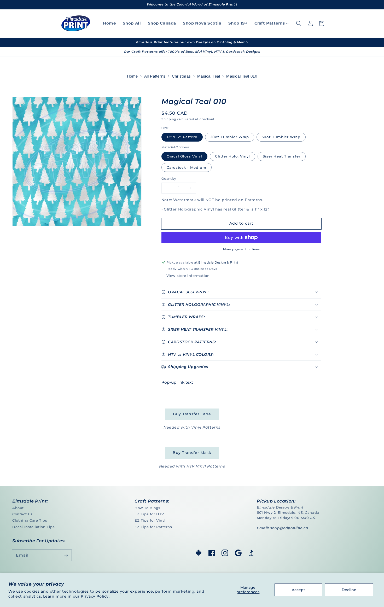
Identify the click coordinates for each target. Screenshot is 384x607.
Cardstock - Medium (186, 167)
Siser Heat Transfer (281, 156)
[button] (298, 23)
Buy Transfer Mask (192, 452)
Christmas (181, 76)
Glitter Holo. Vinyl (232, 156)
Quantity (168, 178)
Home (132, 76)
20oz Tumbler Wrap (229, 137)
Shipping (168, 119)
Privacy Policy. (95, 596)
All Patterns (155, 76)
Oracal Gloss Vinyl (184, 156)
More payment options (241, 249)
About (18, 508)
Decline (349, 589)
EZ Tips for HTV (149, 514)
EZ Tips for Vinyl (150, 520)
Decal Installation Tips (33, 527)
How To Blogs (147, 508)
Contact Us (22, 514)
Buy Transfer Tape (192, 414)
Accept (298, 589)
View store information (188, 275)
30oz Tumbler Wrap (281, 137)
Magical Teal (208, 76)
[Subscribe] (66, 555)
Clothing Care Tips (29, 520)
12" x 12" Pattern (182, 137)
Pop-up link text (177, 382)
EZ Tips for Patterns (153, 527)
